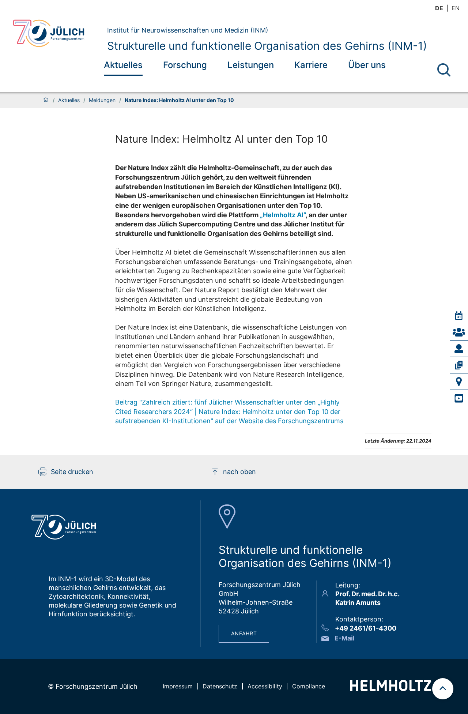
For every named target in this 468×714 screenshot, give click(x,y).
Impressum (178, 686)
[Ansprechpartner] (459, 332)
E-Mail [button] (345, 638)
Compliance (308, 686)
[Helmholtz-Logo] (390, 688)
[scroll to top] (442, 688)
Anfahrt (244, 633)
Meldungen (102, 100)
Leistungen (250, 65)
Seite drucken (72, 472)
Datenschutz (220, 686)
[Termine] (459, 316)
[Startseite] (45, 100)
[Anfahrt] (459, 381)
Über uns (367, 65)
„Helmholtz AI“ (283, 215)
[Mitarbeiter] (459, 349)
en (456, 8)
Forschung (185, 65)
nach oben (239, 472)
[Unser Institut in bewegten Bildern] (459, 398)
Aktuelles (123, 65)
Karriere (311, 65)
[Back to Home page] (53, 33)
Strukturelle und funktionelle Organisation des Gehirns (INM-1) (267, 45)
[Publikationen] (459, 365)
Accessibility (265, 686)
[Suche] (443, 69)
